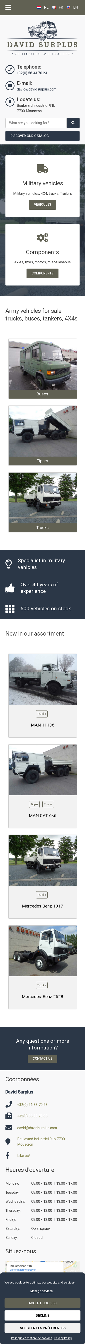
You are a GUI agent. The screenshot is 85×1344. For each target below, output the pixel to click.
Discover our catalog (29, 136)
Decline (42, 1316)
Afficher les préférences (43, 1328)
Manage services (41, 1291)
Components (42, 273)
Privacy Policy (63, 1338)
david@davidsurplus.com (36, 89)
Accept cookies (42, 1303)
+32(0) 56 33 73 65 (32, 1116)
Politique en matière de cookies (31, 1338)
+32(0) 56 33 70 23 (32, 73)
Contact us (43, 1059)
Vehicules (42, 205)
